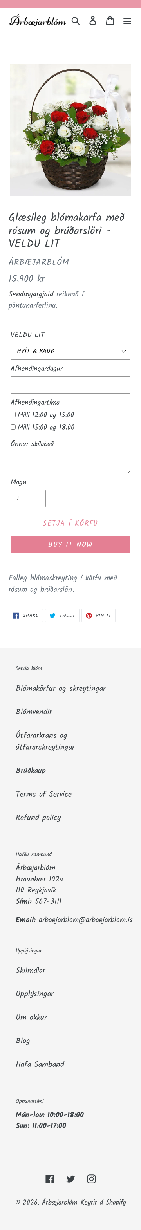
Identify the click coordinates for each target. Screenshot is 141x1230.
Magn (19, 482)
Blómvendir (34, 712)
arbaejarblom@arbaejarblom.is (86, 920)
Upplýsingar (35, 994)
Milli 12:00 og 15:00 (46, 415)
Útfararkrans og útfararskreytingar (45, 742)
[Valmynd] (127, 21)
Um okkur (31, 1017)
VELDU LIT (28, 335)
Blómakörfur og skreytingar (61, 689)
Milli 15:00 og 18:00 (46, 428)
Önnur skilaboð (32, 444)
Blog (23, 1041)
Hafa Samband (40, 1064)
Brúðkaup (31, 771)
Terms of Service (44, 794)
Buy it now (70, 545)
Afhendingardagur (37, 369)
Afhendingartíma (35, 402)
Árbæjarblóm (60, 1202)
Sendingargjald (31, 294)
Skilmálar (30, 970)
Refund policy (38, 818)
